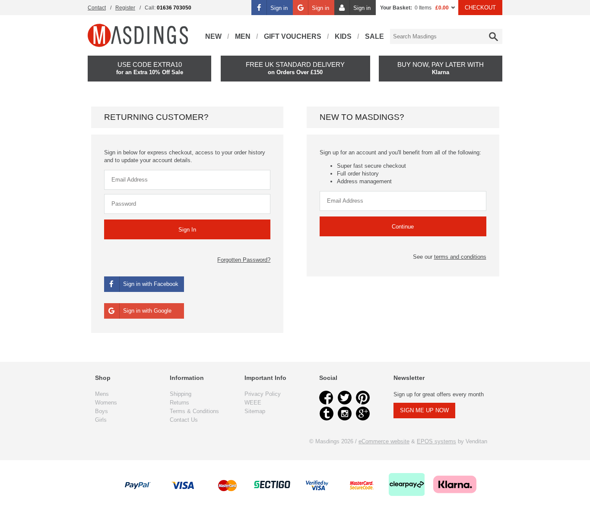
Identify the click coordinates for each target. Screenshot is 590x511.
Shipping (180, 394)
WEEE (252, 402)
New (213, 36)
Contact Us (184, 420)
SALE (374, 36)
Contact (97, 8)
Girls (101, 420)
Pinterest (362, 397)
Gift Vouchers (292, 36)
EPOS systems (436, 441)
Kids (343, 36)
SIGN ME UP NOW (424, 410)
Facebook (326, 397)
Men (243, 36)
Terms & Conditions (194, 411)
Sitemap (254, 411)
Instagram (344, 413)
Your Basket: (396, 8)
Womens (106, 402)
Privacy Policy (262, 394)
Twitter (344, 397)
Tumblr (326, 413)
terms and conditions (460, 257)
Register (125, 8)
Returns (179, 402)
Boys (101, 411)
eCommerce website (383, 441)
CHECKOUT (480, 7)
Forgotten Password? (243, 260)
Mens (102, 394)
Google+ (362, 413)
